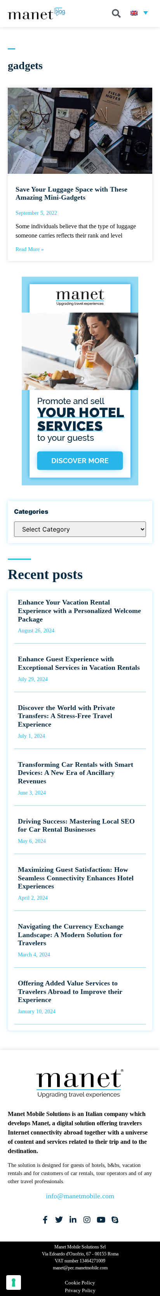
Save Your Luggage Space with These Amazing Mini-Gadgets (71, 193)
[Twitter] (59, 1220)
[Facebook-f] (45, 1220)
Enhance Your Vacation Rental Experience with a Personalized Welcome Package (79, 610)
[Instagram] (87, 1220)
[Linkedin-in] (73, 1220)
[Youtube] (101, 1220)
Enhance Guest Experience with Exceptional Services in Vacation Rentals (79, 663)
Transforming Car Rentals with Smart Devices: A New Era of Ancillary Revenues (75, 773)
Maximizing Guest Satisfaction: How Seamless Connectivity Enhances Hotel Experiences (76, 878)
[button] (116, 13)
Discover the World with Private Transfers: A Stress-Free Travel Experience (66, 716)
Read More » (30, 249)
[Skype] (115, 1220)
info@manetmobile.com (80, 1196)
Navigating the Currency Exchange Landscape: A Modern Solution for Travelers (70, 934)
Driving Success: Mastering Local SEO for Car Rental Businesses (76, 825)
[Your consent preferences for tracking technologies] (13, 1282)
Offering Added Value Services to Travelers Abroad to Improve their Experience (70, 991)
